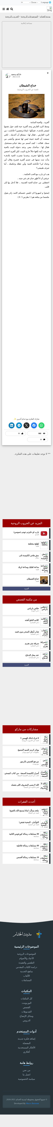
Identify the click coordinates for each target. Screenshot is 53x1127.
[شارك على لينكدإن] (12, 425)
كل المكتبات (26, 998)
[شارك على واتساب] (41, 425)
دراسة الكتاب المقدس (26, 967)
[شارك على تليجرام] (19, 425)
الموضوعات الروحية (29, 16)
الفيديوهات (26, 1011)
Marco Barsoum (32, 1103)
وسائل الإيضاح (26, 1016)
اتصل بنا (26, 1074)
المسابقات (27, 980)
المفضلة (26, 1043)
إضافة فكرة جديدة (26, 1038)
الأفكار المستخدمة (26, 1047)
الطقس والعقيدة (26, 962)
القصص (26, 1007)
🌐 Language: (46, 2)
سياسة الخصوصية (26, 1079)
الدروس (26, 1020)
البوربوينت (26, 1003)
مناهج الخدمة (26, 971)
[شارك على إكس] (26, 425)
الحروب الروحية (12, 16)
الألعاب (26, 976)
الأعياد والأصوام (26, 958)
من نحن (26, 1070)
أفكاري (26, 1052)
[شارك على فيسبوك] (34, 425)
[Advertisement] (26, 47)
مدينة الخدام (45, 16)
